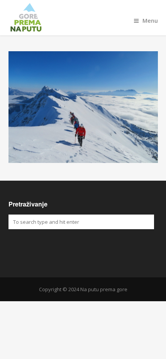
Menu (150, 20)
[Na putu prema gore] (83, 17)
